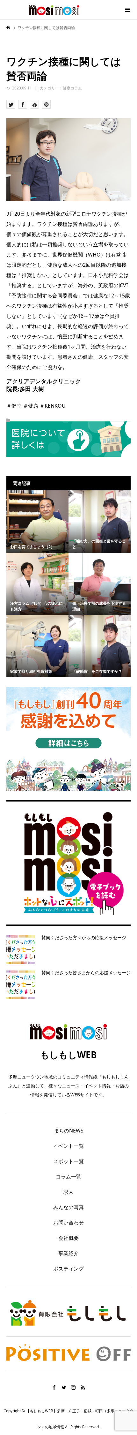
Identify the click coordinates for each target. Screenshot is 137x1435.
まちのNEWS (68, 1130)
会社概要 (68, 1237)
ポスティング (68, 1268)
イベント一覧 (68, 1145)
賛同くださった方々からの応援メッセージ (83, 937)
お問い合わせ (68, 1222)
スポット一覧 (68, 1161)
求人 (68, 1191)
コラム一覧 (68, 1176)
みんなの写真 (68, 1207)
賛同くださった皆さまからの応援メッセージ (86, 973)
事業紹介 (68, 1253)
